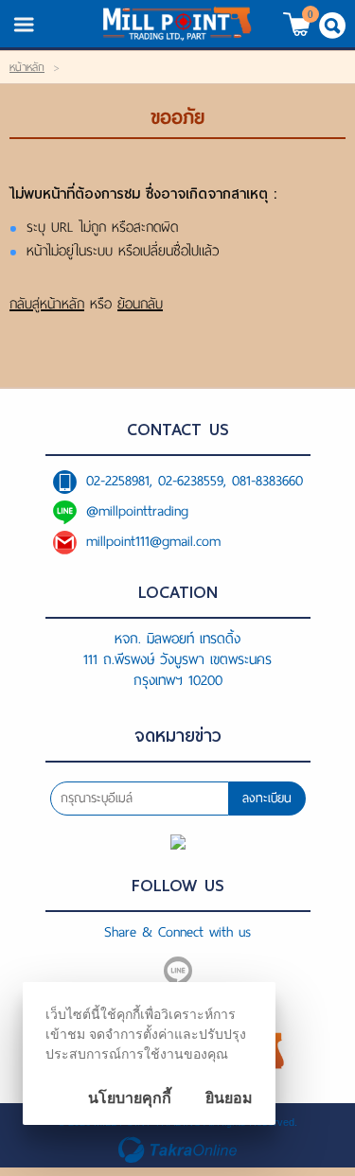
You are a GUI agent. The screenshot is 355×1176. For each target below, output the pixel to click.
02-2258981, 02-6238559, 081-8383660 (194, 480)
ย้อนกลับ (140, 303)
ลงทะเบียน (267, 798)
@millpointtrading (137, 511)
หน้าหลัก (26, 67)
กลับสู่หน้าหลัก (46, 303)
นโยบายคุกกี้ (129, 1098)
